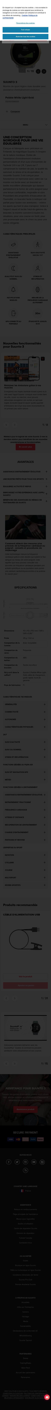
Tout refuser (25, 30)
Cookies (25, 15)
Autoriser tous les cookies (25, 37)
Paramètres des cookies (25, 23)
